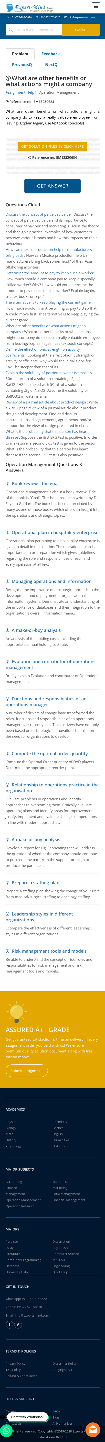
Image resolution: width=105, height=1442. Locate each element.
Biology (11, 1128)
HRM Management (66, 1194)
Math (9, 1134)
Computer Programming (23, 1260)
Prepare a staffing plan (35, 882)
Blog (55, 1417)
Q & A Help (60, 1272)
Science (57, 1128)
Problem (20, 53)
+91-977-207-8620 (21, 17)
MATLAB (58, 1260)
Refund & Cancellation (22, 1376)
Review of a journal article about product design (46, 402)
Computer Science (65, 1254)
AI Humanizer (62, 1423)
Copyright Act (62, 1369)
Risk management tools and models (49, 951)
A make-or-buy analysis (36, 630)
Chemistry (59, 1121)
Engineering (61, 1266)
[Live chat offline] (92, 1429)
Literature (13, 1254)
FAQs (56, 1411)
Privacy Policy (15, 1363)
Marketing (59, 1187)
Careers (11, 1411)
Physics (11, 1121)
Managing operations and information (52, 581)
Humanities (60, 1140)
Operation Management (23, 1200)
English (57, 1134)
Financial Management (68, 1200)
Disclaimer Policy (64, 1363)
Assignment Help (20, 92)
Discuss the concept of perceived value (38, 214)
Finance (11, 1187)
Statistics (58, 1146)
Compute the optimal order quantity (50, 753)
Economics (60, 1181)
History (11, 1140)
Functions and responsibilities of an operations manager (46, 701)
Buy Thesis (60, 1247)
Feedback (51, 53)
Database (12, 1266)
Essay (10, 1247)
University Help (17, 1272)
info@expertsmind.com (81, 17)
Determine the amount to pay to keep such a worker (50, 272)
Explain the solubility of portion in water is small (46, 372)
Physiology (13, 1146)
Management (15, 1194)
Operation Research (20, 1206)
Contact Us (13, 1423)
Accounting (14, 1181)
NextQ (51, 64)
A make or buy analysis (36, 839)
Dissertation (61, 1241)
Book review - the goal (35, 483)
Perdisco (12, 1241)
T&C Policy (13, 1369)
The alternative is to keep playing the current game (48, 302)
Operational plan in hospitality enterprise (55, 532)
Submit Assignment (27, 1070)
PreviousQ (22, 64)
